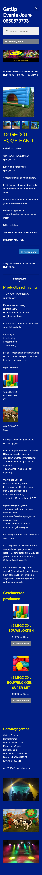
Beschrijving (20, 278)
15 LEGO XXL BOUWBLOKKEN (20, 232)
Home (9, 71)
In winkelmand (29, 251)
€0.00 (36, 8)
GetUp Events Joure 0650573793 (17, 14)
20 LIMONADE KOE (13, 239)
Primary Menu (16, 41)
